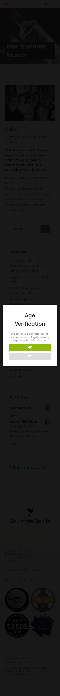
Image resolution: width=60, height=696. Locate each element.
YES (30, 347)
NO (30, 356)
